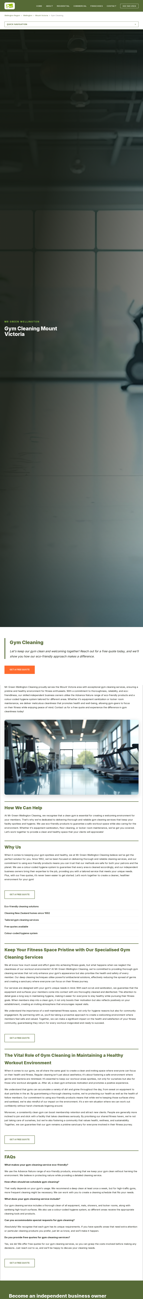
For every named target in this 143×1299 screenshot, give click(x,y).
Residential (63, 6)
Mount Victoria (41, 15)
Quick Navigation (17, 24)
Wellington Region (12, 15)
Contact (111, 6)
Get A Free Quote (20, 670)
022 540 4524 (129, 6)
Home (39, 6)
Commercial (80, 6)
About (49, 6)
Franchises (96, 6)
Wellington (27, 15)
